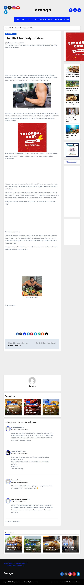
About (56, 582)
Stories (66, 19)
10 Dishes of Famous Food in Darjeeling (50, 549)
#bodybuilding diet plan (46, 45)
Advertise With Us (21, 563)
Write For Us (20, 566)
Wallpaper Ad (64, 582)
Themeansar (34, 582)
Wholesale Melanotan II (19, 499)
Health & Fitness (40, 19)
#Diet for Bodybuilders (12, 47)
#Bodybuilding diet (33, 45)
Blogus (26, 582)
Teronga (42, 10)
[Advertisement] (32, 62)
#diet (55, 45)
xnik (11, 43)
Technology (58, 19)
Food (9, 402)
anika (11, 410)
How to (30, 19)
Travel (50, 19)
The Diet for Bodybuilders (24, 38)
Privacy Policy (11, 566)
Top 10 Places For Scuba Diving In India (71, 135)
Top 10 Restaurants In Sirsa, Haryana (31, 549)
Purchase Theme (74, 582)
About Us (12, 563)
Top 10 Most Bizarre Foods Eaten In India (12, 549)
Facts (23, 19)
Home (17, 19)
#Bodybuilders (23, 45)
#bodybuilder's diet (12, 45)
